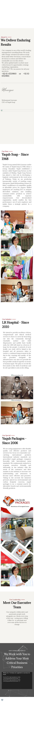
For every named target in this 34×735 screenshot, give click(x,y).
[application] (17, 680)
